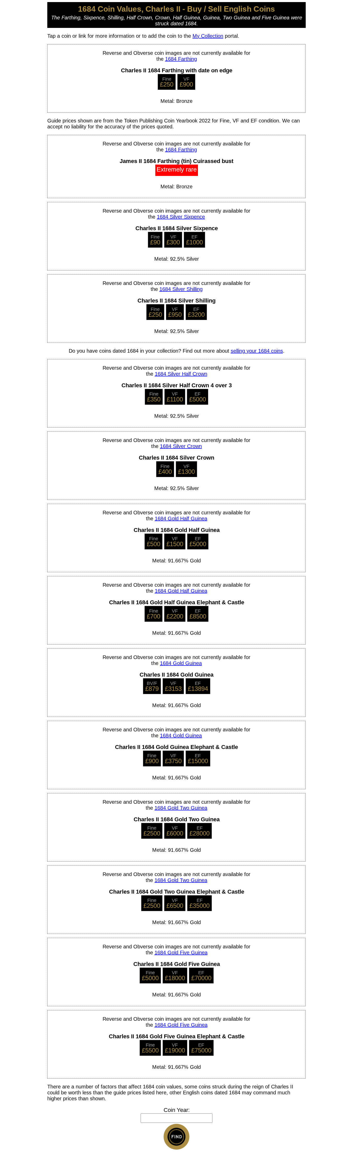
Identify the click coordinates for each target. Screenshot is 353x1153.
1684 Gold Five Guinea (181, 952)
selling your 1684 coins (257, 351)
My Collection (208, 36)
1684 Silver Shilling (181, 289)
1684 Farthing (181, 59)
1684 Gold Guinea (181, 663)
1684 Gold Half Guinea (181, 518)
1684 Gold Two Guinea (181, 808)
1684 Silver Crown (181, 446)
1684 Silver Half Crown (181, 374)
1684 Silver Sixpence (181, 217)
